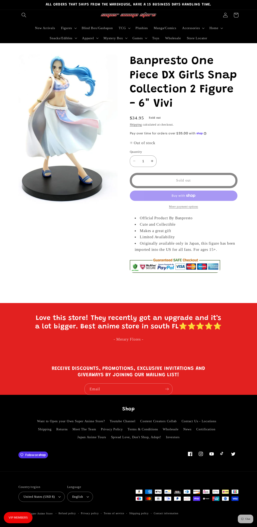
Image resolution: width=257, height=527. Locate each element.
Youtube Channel (122, 421)
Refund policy (67, 513)
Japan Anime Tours (91, 437)
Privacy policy (90, 513)
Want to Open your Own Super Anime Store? (71, 421)
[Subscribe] (167, 389)
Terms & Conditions (143, 429)
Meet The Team (84, 429)
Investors (173, 437)
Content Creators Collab (158, 421)
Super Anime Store (40, 513)
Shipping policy (139, 513)
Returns (62, 429)
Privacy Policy (112, 429)
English (77, 496)
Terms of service (114, 513)
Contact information (166, 513)
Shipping (136, 124)
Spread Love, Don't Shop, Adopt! (136, 437)
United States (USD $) (39, 496)
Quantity (136, 151)
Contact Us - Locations (199, 421)
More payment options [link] (183, 206)
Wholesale (170, 429)
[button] (23, 15)
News (187, 429)
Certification (205, 429)
